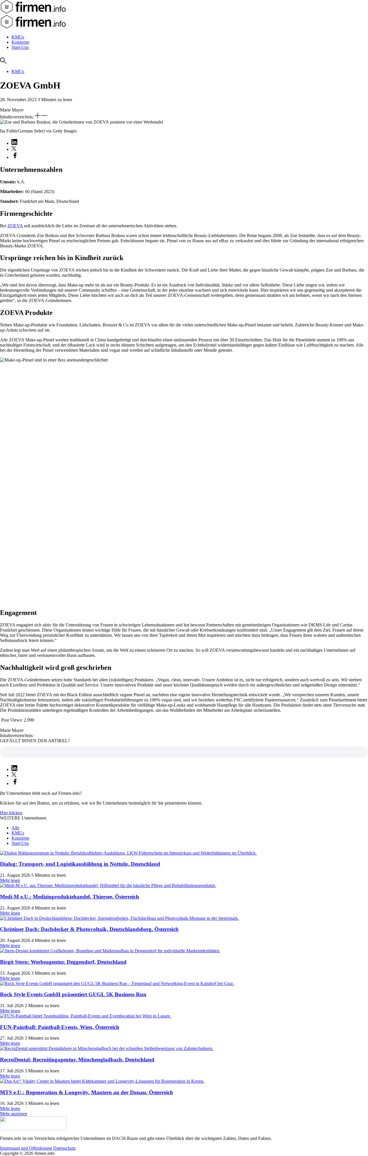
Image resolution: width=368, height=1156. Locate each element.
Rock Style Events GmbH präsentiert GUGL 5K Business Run (73, 994)
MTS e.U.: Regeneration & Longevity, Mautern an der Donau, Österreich (86, 1092)
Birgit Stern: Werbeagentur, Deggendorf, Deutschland (63, 962)
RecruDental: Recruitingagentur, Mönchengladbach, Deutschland (77, 1060)
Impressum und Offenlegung (26, 1148)
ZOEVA (15, 225)
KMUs (18, 36)
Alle (15, 827)
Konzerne (20, 42)
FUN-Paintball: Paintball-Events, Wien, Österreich (59, 1027)
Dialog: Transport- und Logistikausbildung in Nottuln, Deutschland (80, 864)
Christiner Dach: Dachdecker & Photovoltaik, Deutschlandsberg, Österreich (89, 929)
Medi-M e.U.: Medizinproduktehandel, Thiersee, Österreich (69, 897)
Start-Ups (20, 47)
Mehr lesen (10, 880)
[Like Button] (184, 752)
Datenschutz (64, 1148)
